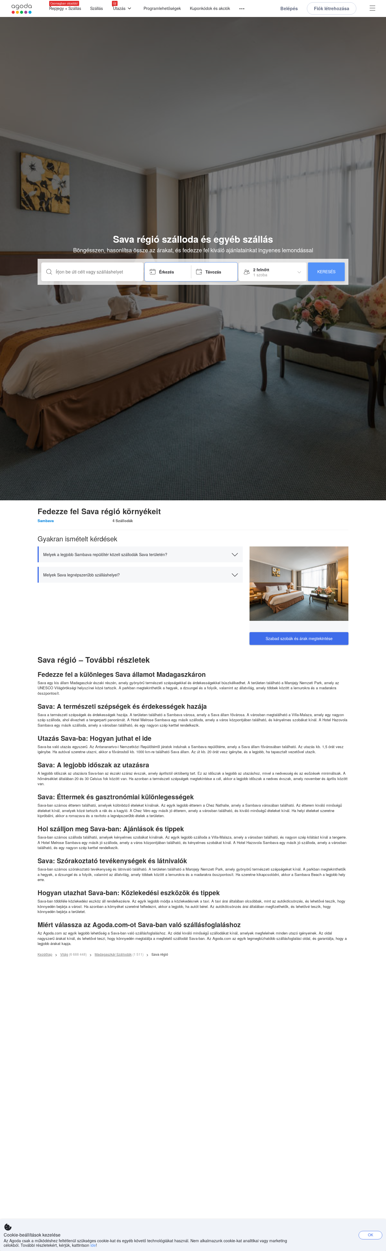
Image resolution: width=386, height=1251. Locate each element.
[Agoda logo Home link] (21, 8)
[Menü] (239, 9)
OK (370, 1234)
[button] (140, 554)
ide (93, 1245)
